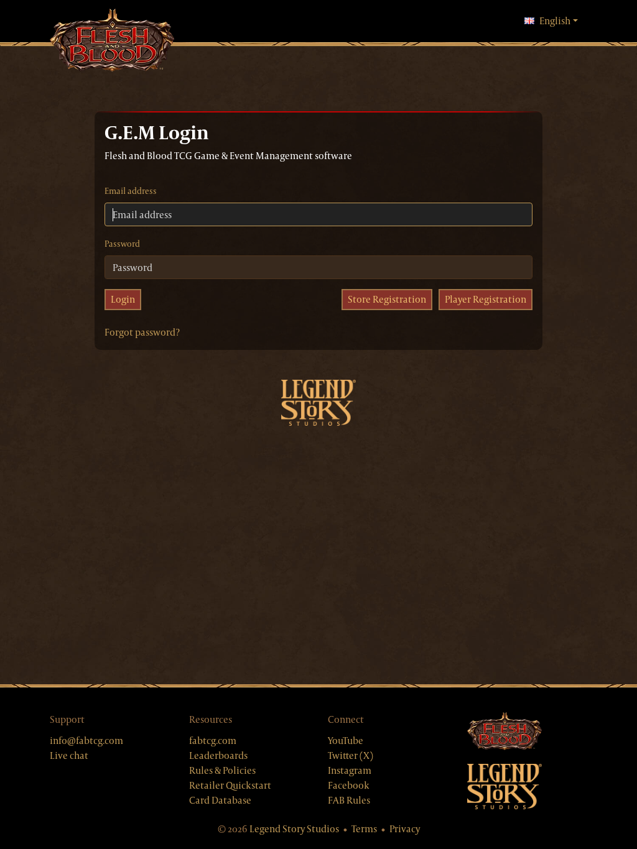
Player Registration (485, 299)
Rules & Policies (222, 770)
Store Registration (387, 299)
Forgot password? (142, 332)
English (558, 20)
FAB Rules (349, 800)
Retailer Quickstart (230, 785)
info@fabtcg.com (86, 740)
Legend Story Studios (294, 828)
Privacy (404, 828)
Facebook (349, 785)
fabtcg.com (212, 740)
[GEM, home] (112, 41)
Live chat (69, 755)
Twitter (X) (350, 755)
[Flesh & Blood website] (527, 731)
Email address (131, 190)
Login (123, 299)
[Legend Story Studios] (527, 786)
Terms (364, 828)
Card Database (220, 800)
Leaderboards (218, 755)
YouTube (345, 740)
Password (122, 243)
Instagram (349, 770)
